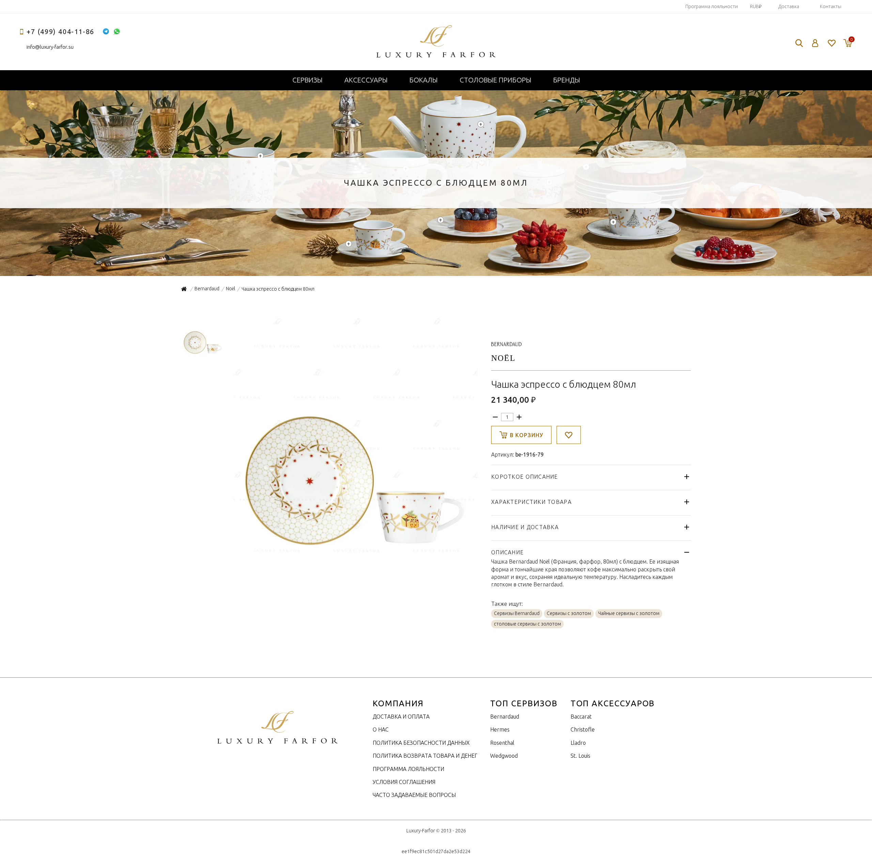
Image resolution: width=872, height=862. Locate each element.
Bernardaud (504, 716)
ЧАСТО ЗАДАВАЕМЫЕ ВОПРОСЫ (414, 795)
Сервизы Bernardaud (517, 613)
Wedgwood (504, 756)
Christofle (583, 729)
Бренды (566, 80)
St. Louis (580, 756)
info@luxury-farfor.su (50, 47)
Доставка (788, 6)
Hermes (500, 729)
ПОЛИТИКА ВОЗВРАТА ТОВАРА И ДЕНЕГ (425, 756)
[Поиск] (799, 43)
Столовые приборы (495, 80)
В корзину (526, 435)
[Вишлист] (831, 43)
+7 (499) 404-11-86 (60, 31)
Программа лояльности (711, 6)
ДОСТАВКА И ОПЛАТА (401, 716)
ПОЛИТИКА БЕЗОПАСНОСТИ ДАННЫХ (421, 743)
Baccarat (581, 716)
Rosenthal (502, 743)
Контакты (830, 6)
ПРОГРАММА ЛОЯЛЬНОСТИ (408, 769)
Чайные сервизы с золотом (628, 613)
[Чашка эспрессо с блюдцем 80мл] (355, 555)
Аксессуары (366, 80)
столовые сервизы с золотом (527, 624)
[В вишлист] (569, 435)
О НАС (381, 729)
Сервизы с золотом (569, 613)
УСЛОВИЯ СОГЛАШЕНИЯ (404, 782)
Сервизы (307, 80)
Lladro (578, 743)
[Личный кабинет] (815, 43)
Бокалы (423, 80)
